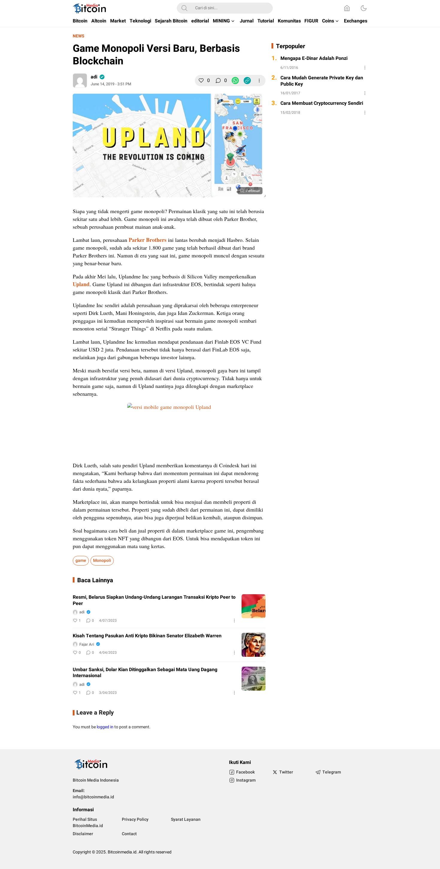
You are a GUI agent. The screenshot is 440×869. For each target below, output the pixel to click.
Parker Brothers (147, 240)
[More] (259, 80)
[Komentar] (218, 80)
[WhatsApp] (235, 80)
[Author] (80, 80)
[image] (253, 606)
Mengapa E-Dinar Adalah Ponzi (314, 58)
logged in (105, 727)
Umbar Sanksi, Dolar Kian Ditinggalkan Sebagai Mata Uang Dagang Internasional (145, 673)
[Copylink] (247, 80)
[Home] (347, 8)
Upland (81, 284)
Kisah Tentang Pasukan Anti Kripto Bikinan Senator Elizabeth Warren (147, 636)
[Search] (184, 8)
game (80, 560)
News (78, 36)
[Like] (201, 80)
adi (94, 77)
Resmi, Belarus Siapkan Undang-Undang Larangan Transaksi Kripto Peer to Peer (154, 600)
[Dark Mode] (363, 8)
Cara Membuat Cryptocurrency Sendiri (321, 103)
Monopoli (102, 560)
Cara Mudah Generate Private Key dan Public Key (321, 81)
